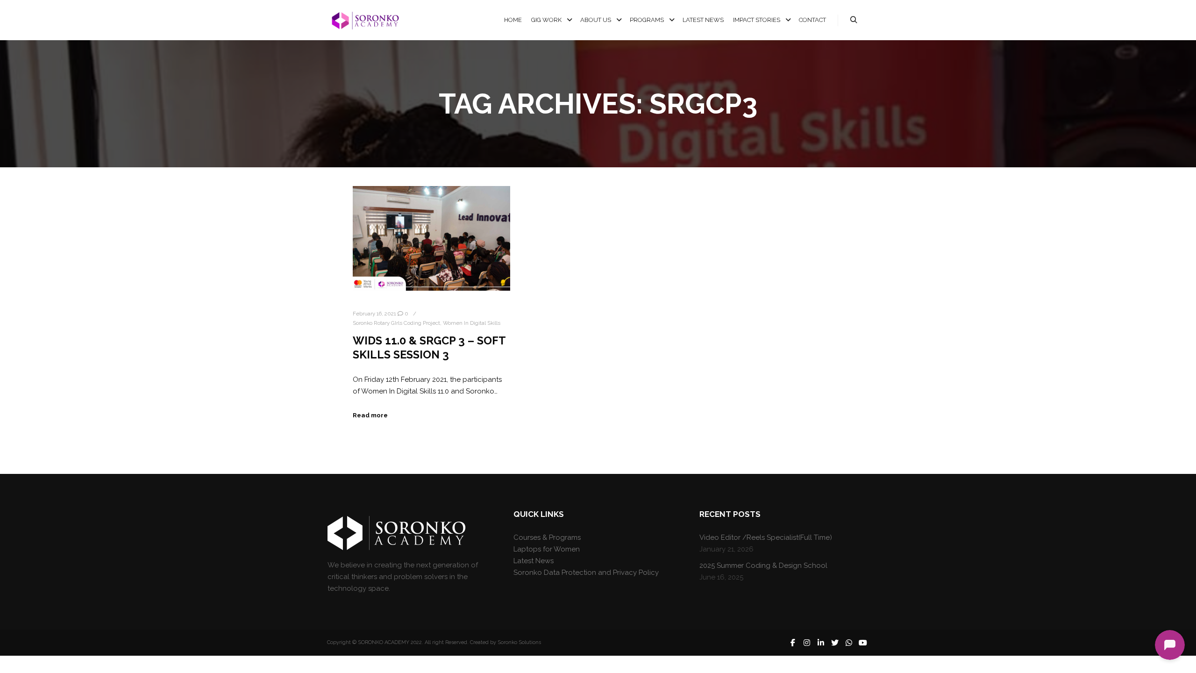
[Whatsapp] (849, 643)
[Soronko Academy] (364, 20)
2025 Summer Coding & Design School (763, 565)
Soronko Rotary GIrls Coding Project (396, 323)
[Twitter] (835, 643)
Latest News (533, 561)
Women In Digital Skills (471, 323)
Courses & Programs (547, 537)
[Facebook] (793, 643)
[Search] (853, 20)
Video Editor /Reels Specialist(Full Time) (765, 537)
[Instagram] (807, 643)
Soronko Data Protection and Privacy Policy (586, 572)
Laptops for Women (546, 549)
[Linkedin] (821, 643)
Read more (370, 415)
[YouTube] (863, 643)
